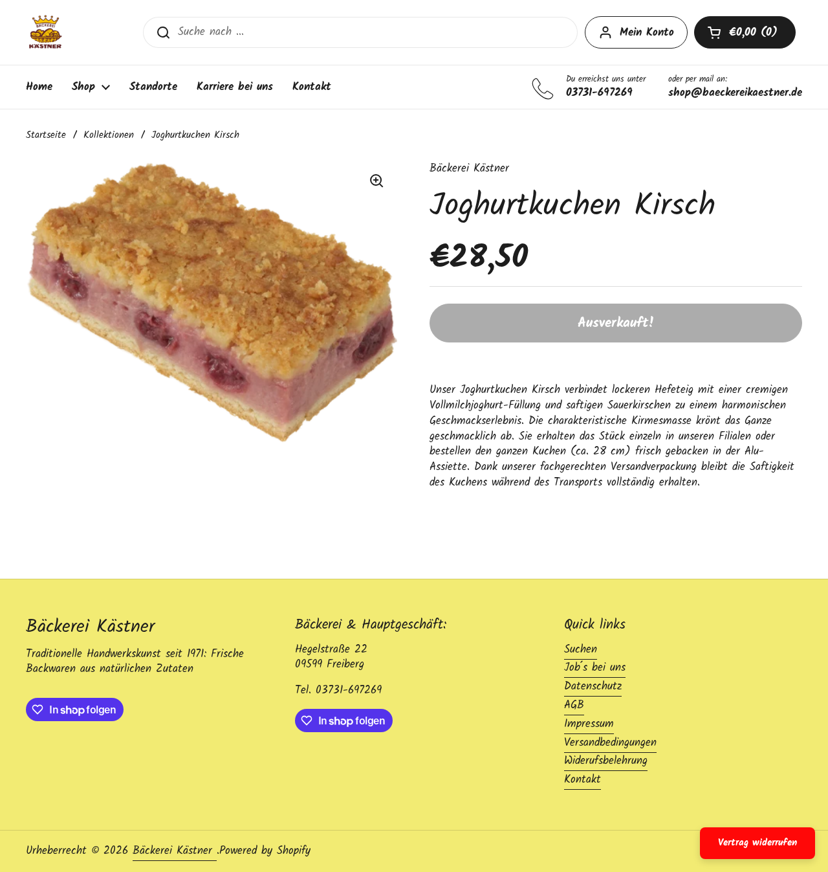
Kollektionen (108, 135)
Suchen (580, 649)
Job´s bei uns (595, 667)
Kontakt (582, 779)
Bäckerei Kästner (175, 851)
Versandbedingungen (610, 743)
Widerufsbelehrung (606, 761)
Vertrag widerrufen (757, 843)
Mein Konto (647, 32)
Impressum (589, 724)
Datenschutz (593, 686)
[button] (745, 32)
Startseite (46, 135)
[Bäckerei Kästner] (45, 32)
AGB (574, 705)
